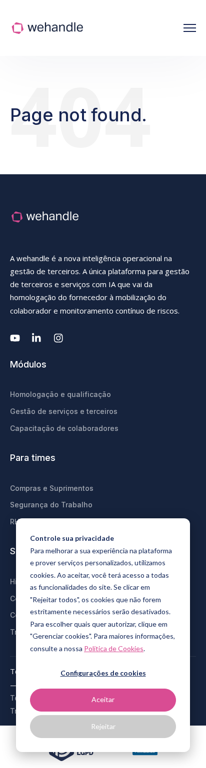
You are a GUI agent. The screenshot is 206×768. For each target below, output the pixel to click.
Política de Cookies (114, 648)
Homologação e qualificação (60, 394)
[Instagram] (59, 338)
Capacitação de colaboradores (64, 428)
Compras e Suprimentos (52, 488)
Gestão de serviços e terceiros (64, 411)
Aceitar (103, 699)
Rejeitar (103, 726)
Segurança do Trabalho (51, 504)
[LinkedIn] (37, 338)
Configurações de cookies (103, 673)
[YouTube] (15, 338)
